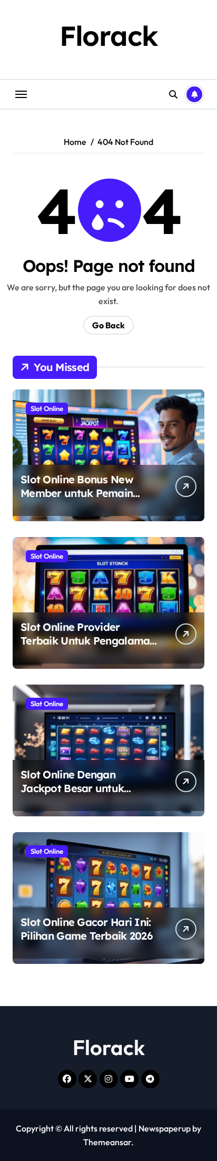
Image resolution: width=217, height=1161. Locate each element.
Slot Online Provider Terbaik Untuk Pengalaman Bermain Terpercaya (88, 640)
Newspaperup (165, 1128)
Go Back (108, 325)
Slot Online (47, 408)
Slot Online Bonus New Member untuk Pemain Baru (77, 493)
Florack (109, 35)
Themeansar (107, 1142)
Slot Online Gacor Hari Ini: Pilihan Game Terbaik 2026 (86, 928)
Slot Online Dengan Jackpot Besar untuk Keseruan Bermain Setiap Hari (84, 795)
